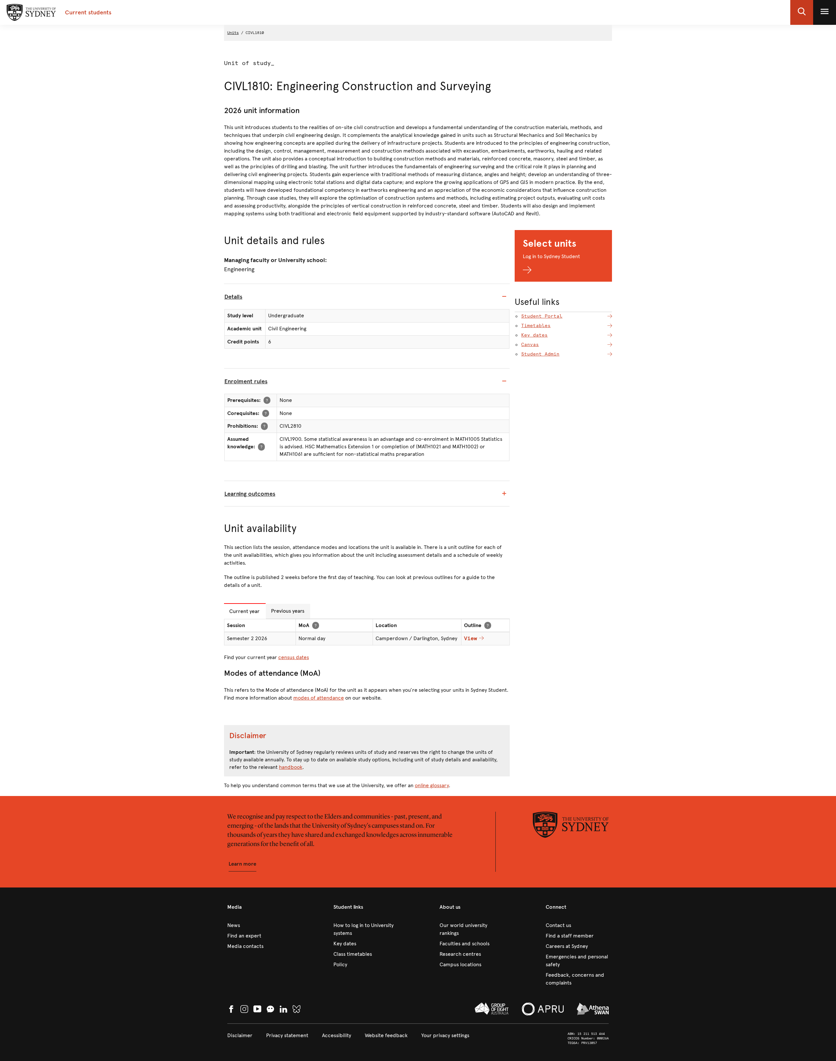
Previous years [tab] (287, 611)
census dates (293, 657)
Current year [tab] (244, 611)
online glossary (432, 785)
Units (233, 32)
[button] (801, 12)
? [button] (267, 400)
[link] (258, 925)
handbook (290, 767)
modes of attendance (318, 698)
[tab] (366, 296)
